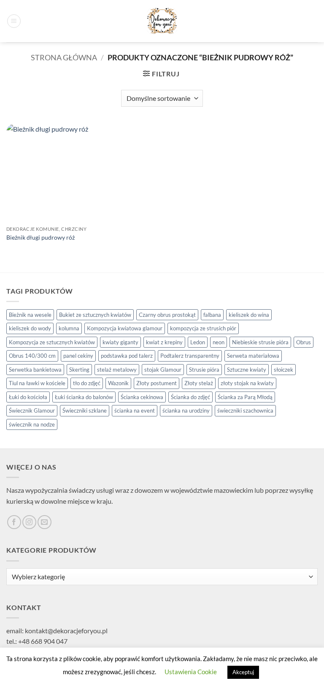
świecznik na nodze (32, 424)
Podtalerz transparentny (189, 355)
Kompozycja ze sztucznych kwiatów (52, 342)
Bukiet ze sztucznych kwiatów (95, 314)
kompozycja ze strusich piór (203, 328)
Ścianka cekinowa (142, 397)
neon (218, 342)
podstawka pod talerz (127, 355)
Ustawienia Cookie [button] (191, 671)
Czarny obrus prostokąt (167, 314)
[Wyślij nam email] (44, 522)
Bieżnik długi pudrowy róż (40, 237)
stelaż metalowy (117, 369)
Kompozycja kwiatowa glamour (124, 328)
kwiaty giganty (120, 342)
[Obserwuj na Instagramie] (29, 522)
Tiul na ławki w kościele (37, 383)
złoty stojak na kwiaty (247, 383)
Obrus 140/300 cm (32, 355)
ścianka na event (134, 410)
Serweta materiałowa (253, 355)
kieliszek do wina (249, 314)
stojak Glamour (162, 369)
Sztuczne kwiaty (246, 369)
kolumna (69, 328)
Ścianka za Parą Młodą (245, 397)
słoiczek (283, 369)
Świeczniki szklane (84, 410)
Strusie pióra (204, 369)
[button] (14, 21)
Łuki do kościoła (28, 397)
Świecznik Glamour (32, 410)
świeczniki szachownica (245, 410)
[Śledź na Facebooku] (14, 522)
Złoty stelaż (198, 383)
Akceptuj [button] (243, 672)
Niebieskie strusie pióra (260, 342)
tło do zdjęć (86, 383)
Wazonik (118, 383)
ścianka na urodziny (186, 410)
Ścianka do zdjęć (190, 397)
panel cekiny (78, 355)
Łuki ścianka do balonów (84, 397)
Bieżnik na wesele (30, 314)
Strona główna (64, 57)
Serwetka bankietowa (35, 369)
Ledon (197, 342)
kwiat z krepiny (164, 342)
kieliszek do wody (30, 328)
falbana (212, 314)
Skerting (79, 369)
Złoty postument (156, 383)
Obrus (303, 342)
